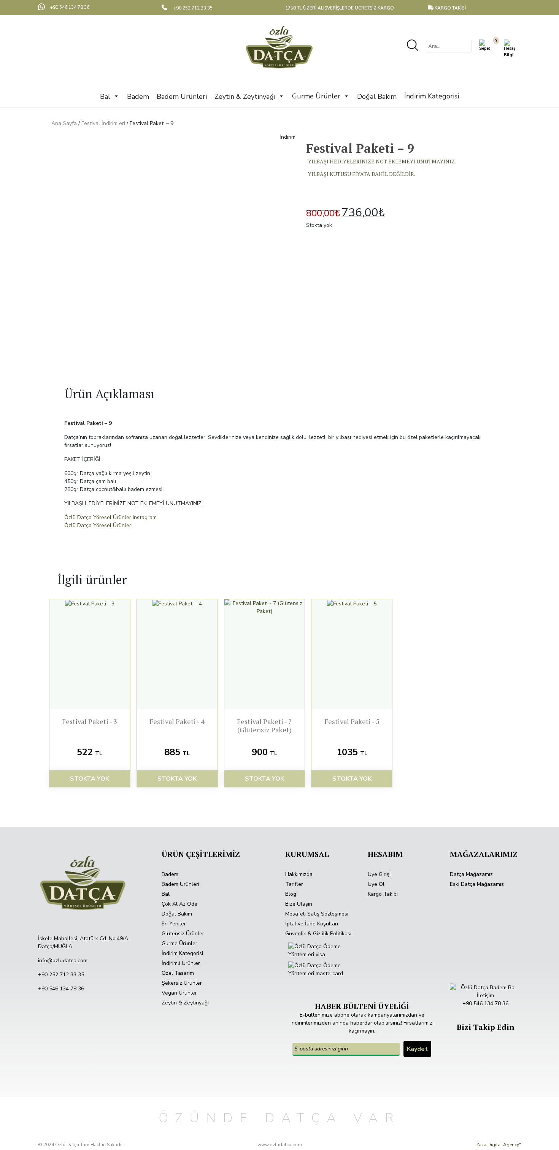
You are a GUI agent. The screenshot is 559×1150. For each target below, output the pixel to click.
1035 (352, 752)
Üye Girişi (379, 874)
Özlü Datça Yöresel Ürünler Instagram (110, 517)
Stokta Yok (89, 779)
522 (89, 752)
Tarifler (294, 884)
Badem (170, 874)
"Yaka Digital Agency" (498, 1145)
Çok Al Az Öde (179, 904)
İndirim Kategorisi (431, 96)
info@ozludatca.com (62, 960)
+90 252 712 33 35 (61, 974)
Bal (166, 894)
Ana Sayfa (64, 123)
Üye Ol (376, 884)
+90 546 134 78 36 (61, 988)
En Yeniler (174, 923)
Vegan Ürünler (179, 992)
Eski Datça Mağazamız (477, 884)
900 (264, 752)
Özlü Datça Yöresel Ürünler (97, 525)
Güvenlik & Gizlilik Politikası (318, 933)
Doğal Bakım (177, 913)
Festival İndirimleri (103, 123)
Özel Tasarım (178, 973)
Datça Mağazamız (471, 874)
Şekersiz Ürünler (182, 983)
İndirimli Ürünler (181, 963)
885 (177, 752)
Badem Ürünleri (180, 884)
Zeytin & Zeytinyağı (185, 1002)
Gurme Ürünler (316, 96)
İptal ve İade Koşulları (311, 923)
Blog (290, 894)
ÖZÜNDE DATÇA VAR (280, 1118)
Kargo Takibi (383, 894)
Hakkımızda (299, 874)
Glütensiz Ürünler (183, 933)
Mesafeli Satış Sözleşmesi (316, 913)
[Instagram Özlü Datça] (486, 1038)
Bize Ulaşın (298, 904)
